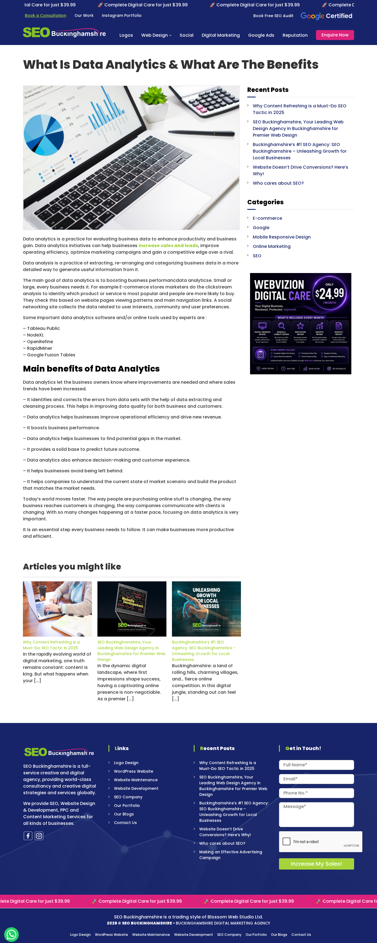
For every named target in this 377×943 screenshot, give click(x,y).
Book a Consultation (45, 15)
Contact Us (125, 822)
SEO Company (128, 797)
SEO (257, 256)
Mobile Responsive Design (282, 237)
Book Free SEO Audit (273, 15)
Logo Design (126, 762)
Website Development (136, 788)
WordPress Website (133, 771)
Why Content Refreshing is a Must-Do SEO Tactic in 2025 (51, 645)
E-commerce (267, 218)
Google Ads (261, 35)
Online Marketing (272, 246)
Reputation (295, 35)
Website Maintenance (136, 780)
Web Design (154, 35)
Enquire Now (335, 35)
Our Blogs (124, 814)
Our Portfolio (127, 805)
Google (261, 227)
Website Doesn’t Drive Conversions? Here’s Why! (225, 832)
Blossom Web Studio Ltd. (235, 917)
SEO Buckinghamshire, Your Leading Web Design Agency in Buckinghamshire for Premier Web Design (131, 650)
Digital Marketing (221, 35)
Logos (126, 35)
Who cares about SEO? (278, 183)
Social (186, 35)
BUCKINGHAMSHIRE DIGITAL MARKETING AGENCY (223, 923)
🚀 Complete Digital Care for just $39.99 (110, 5)
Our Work (84, 15)
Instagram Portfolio (122, 15)
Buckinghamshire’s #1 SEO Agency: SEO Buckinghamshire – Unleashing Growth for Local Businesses (204, 650)
